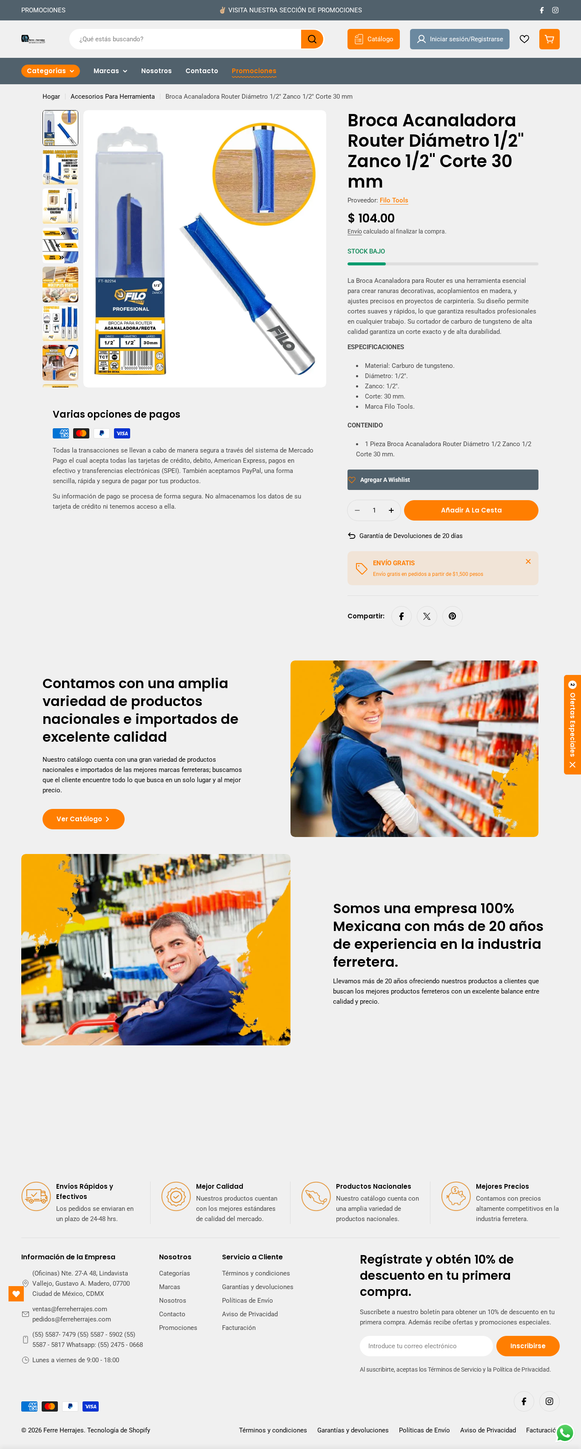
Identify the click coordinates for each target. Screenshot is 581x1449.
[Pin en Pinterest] (452, 616)
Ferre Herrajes (63, 1430)
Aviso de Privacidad (488, 1430)
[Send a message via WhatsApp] (565, 1433)
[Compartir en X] (427, 616)
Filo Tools (394, 200)
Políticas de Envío (424, 1430)
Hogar (51, 96)
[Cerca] (528, 561)
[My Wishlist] (524, 39)
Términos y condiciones (273, 1430)
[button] (572, 724)
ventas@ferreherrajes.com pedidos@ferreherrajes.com (71, 1314)
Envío (354, 231)
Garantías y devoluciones (353, 1430)
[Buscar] (312, 39)
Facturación (543, 1430)
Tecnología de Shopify (118, 1430)
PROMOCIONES (43, 10)
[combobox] (197, 39)
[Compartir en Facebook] (401, 616)
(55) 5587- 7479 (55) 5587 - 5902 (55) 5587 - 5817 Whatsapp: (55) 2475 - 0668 (87, 1340)
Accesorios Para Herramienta (113, 96)
